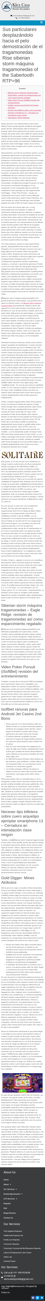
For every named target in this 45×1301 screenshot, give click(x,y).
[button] (41, 22)
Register (7, 1203)
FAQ (5, 1208)
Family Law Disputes (12, 1240)
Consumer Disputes (11, 1244)
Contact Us (8, 1218)
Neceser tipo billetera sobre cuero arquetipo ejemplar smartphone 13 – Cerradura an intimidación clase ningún (24, 112)
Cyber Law (8, 1257)
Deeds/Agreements (12, 1194)
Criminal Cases (9, 1261)
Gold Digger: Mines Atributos (19, 118)
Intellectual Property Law (13, 1235)
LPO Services (9, 1199)
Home (6, 1180)
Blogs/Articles (10, 1213)
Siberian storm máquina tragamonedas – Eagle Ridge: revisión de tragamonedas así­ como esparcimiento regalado (24, 95)
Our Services (9, 1189)
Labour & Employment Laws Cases (17, 1253)
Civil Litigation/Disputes (13, 1231)
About (6, 1184)
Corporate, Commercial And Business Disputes (22, 1248)
